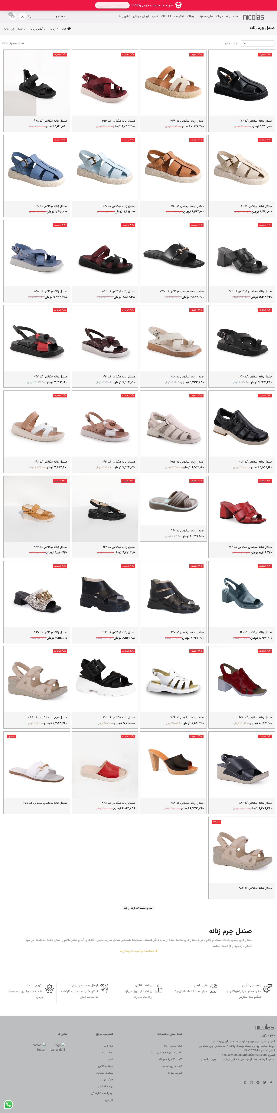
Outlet (166, 16)
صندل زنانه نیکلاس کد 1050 (118, 120)
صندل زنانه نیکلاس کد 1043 (118, 376)
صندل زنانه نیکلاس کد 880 (255, 802)
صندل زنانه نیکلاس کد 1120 (255, 120)
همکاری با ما (105, 1079)
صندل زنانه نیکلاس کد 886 (255, 888)
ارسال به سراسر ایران (85, 985)
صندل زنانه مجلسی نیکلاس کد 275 (182, 291)
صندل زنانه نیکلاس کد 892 (119, 717)
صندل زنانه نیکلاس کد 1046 (187, 120)
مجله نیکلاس (105, 1066)
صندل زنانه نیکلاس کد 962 (119, 547)
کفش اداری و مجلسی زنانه (166, 1052)
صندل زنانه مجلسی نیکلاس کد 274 (250, 291)
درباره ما (108, 1046)
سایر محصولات (205, 16)
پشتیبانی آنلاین (251, 985)
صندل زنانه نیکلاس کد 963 (118, 632)
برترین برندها (35, 985)
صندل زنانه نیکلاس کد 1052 (255, 461)
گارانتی (109, 1100)
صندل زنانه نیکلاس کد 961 (256, 632)
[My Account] (22, 16)
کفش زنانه (36, 28)
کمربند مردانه (175, 1073)
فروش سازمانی (141, 16)
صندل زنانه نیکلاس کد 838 (118, 802)
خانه (235, 16)
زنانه (228, 16)
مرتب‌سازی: (231, 43)
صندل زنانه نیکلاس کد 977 (187, 632)
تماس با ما (124, 16)
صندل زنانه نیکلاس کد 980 (187, 530)
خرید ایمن (200, 985)
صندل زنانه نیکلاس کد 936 (187, 717)
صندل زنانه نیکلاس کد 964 (50, 547)
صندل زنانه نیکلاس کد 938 (255, 717)
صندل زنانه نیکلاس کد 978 (50, 120)
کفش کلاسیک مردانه (170, 1059)
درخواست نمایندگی (102, 1093)
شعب (155, 16)
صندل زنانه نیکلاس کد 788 (187, 802)
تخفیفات (179, 16)
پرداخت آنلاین (143, 985)
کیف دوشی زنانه (173, 1046)
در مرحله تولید (105, 1086)
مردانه (219, 16)
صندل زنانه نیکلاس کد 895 (50, 632)
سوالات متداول (104, 1073)
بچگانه (190, 16)
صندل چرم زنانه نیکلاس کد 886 (47, 717)
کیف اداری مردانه (172, 1066)
